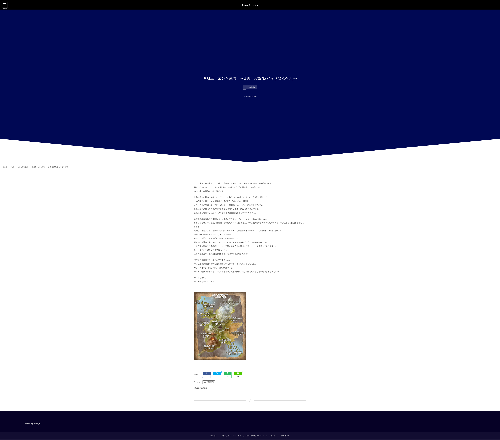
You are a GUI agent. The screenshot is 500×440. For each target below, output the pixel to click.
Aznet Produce (250, 5)
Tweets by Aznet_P (32, 423)
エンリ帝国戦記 (250, 87)
